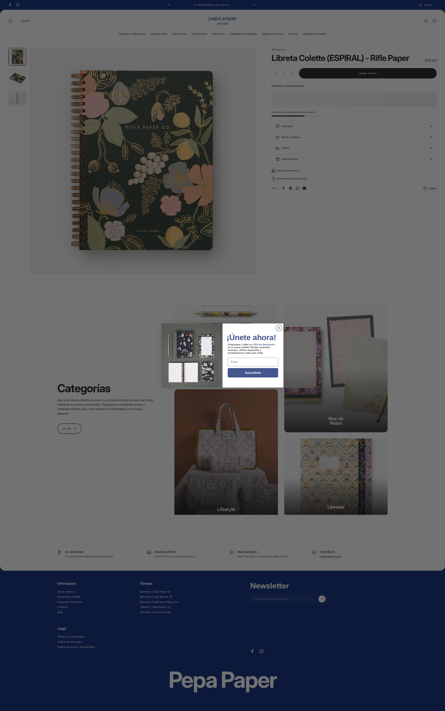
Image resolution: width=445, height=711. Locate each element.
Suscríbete (253, 373)
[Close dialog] (279, 328)
